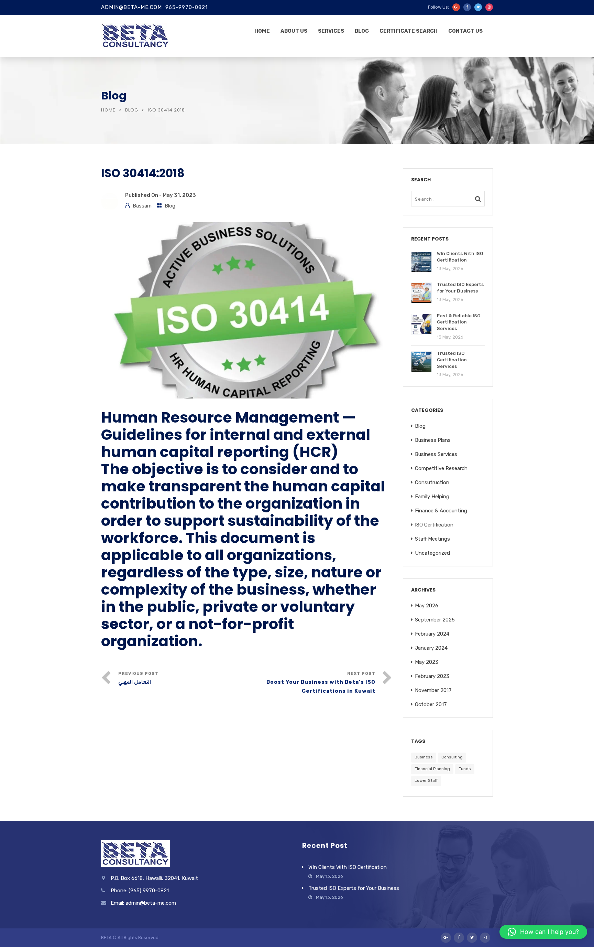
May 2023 (426, 662)
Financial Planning (432, 768)
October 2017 (431, 704)
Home (262, 31)
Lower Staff (426, 780)
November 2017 (433, 690)
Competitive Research (441, 468)
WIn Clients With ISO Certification (347, 867)
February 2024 (432, 634)
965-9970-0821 (186, 7)
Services (331, 31)
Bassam (142, 206)
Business (424, 757)
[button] (543, 932)
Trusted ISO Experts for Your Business (353, 888)
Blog (362, 31)
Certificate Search (409, 31)
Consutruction (432, 482)
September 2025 (435, 620)
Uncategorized (432, 553)
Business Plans (433, 440)
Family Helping (432, 496)
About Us (293, 31)
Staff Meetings (432, 539)
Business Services (436, 454)
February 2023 (432, 676)
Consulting (452, 757)
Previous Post (138, 678)
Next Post (320, 682)
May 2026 (426, 606)
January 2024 (431, 648)
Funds (465, 768)
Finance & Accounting (441, 511)
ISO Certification (434, 525)
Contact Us (465, 31)
